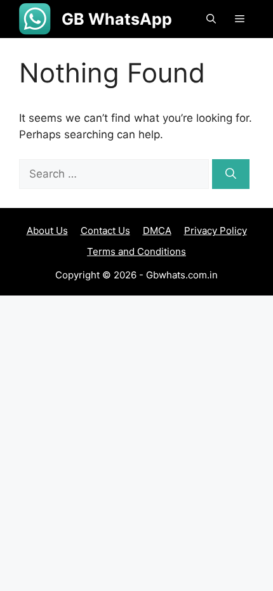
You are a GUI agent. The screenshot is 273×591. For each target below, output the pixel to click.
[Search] (231, 174)
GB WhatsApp (117, 19)
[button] (211, 19)
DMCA (157, 230)
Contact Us (105, 230)
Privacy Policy (215, 230)
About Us (47, 230)
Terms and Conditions (136, 251)
